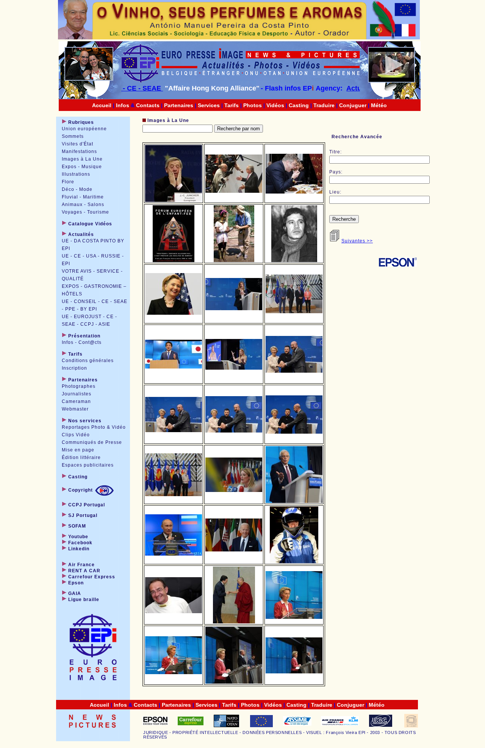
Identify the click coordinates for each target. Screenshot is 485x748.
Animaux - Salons (83, 204)
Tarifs (231, 105)
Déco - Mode (77, 189)
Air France (81, 564)
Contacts (148, 105)
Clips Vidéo (76, 434)
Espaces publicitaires (88, 465)
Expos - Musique (82, 166)
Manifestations (79, 151)
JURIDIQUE (155, 732)
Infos (122, 105)
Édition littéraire (81, 457)
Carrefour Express (91, 576)
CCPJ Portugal (86, 505)
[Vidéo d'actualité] (392, 77)
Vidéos (275, 105)
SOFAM (76, 526)
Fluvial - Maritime (83, 197)
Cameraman (76, 401)
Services (209, 105)
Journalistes (76, 394)
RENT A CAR (84, 570)
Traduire (324, 105)
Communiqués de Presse (92, 442)
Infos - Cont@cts (82, 342)
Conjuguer (352, 105)
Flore (68, 181)
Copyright (80, 490)
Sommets (73, 136)
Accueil (101, 105)
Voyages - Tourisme (85, 212)
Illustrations (76, 174)
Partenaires (178, 105)
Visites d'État (77, 144)
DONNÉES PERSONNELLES (272, 732)
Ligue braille (83, 599)
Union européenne (84, 128)
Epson (76, 583)
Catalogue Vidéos (90, 223)
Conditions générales (88, 360)
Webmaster (75, 409)
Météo (379, 105)
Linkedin (78, 548)
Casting (299, 105)
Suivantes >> (357, 241)
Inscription (74, 368)
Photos (252, 105)
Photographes (78, 386)
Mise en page (78, 450)
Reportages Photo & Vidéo (94, 427)
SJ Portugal (82, 515)
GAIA (74, 593)
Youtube (78, 536)
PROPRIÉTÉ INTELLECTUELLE (205, 732)
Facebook (80, 542)
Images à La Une (82, 159)
